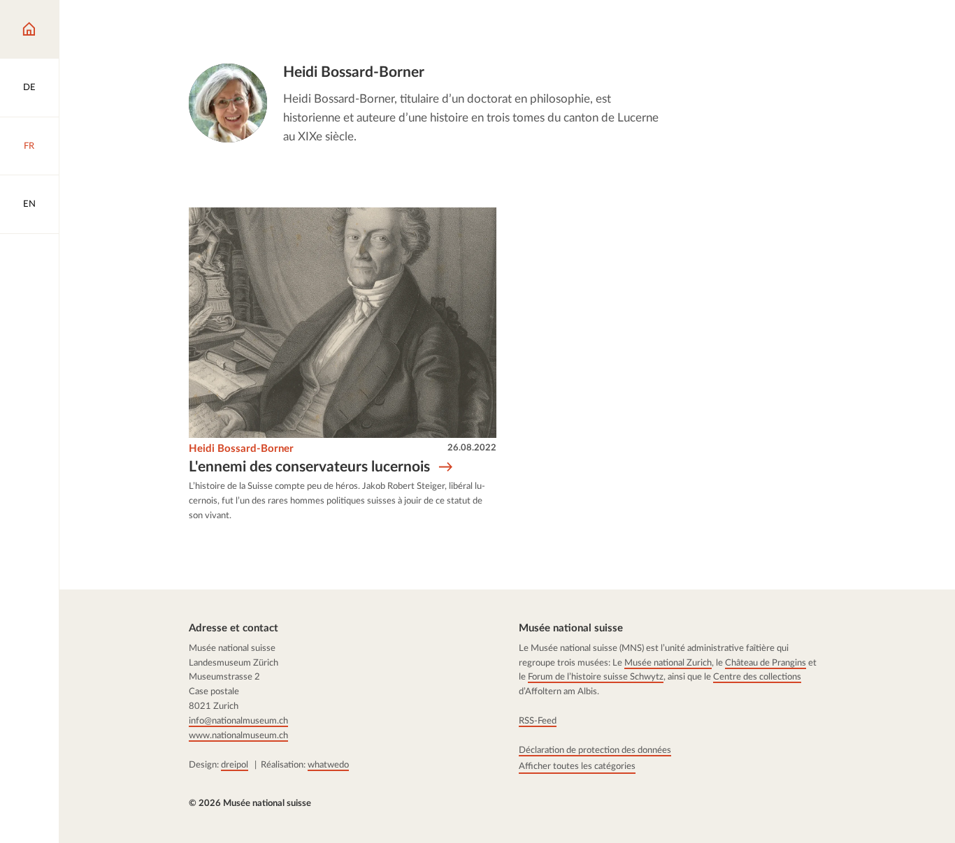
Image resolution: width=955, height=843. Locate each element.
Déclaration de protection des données (595, 750)
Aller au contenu (61, 23)
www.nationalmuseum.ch (238, 735)
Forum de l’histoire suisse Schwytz (595, 677)
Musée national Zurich (668, 663)
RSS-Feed (538, 721)
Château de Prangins (765, 663)
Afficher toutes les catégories (577, 766)
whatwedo (328, 765)
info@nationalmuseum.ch (238, 721)
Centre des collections (757, 677)
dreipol (234, 765)
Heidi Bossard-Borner (241, 449)
